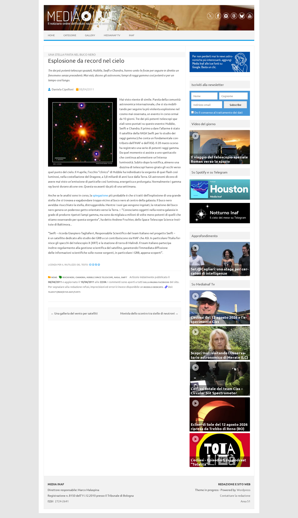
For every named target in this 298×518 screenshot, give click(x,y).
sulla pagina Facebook (156, 282)
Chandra (80, 277)
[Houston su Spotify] (220, 200)
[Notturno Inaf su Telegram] (220, 224)
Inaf (131, 35)
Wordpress (243, 490)
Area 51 (245, 501)
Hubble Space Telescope (100, 277)
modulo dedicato (153, 286)
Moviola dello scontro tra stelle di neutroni (149, 313)
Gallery (90, 35)
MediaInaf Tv (112, 35)
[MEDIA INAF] (82, 20)
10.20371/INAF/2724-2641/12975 (64, 291)
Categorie (69, 35)
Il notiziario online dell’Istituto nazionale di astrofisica (82, 23)
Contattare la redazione (235, 495)
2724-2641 (62, 501)
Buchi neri (68, 277)
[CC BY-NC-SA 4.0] (94, 264)
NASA (117, 277)
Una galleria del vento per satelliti (74, 313)
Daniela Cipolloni (63, 89)
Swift (124, 277)
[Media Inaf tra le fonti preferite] (220, 73)
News (54, 277)
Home (51, 35)
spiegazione (100, 195)
